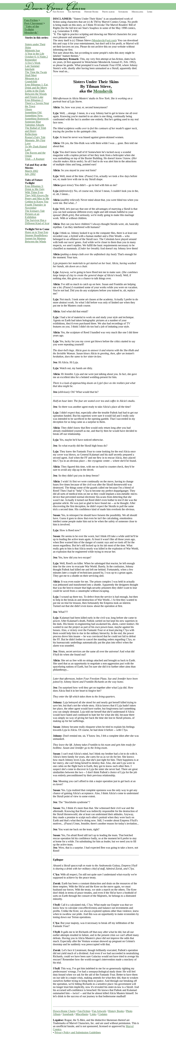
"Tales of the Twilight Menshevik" (31, 29)
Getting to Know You (36, 201)
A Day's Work (32, 62)
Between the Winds (35, 241)
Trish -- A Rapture (35, 158)
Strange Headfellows (36, 235)
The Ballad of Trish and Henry (35, 129)
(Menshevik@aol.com (103, 40)
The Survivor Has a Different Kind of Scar (37, 222)
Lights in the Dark (35, 90)
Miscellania (82, 1014)
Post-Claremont (33, 23)
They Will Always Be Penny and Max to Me (37, 197)
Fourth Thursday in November (35, 206)
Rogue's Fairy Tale (35, 137)
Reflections (31, 134)
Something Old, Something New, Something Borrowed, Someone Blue (37, 117)
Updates (102, 1014)
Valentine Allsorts (34, 124)
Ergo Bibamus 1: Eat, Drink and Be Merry (36, 86)
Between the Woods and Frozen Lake (36, 95)
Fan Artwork (99, 1011)
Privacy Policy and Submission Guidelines (78, 1032)
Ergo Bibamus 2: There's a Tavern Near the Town (37, 103)
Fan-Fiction (31, 20)
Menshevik (103, 91)
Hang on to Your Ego (36, 232)
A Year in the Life (34, 53)
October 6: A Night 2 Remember (36, 58)
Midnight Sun (32, 50)
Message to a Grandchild (32, 80)
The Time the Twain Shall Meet (36, 74)
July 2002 (30, 174)
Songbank (68, 1014)
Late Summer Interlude (32, 68)
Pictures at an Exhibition (32, 216)
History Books (116, 1011)
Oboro (28, 109)
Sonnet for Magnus (35, 238)
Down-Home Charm (64, 1011)
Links (93, 1014)
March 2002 (31, 171)
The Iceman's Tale (35, 210)
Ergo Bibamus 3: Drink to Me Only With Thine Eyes (35, 189)
